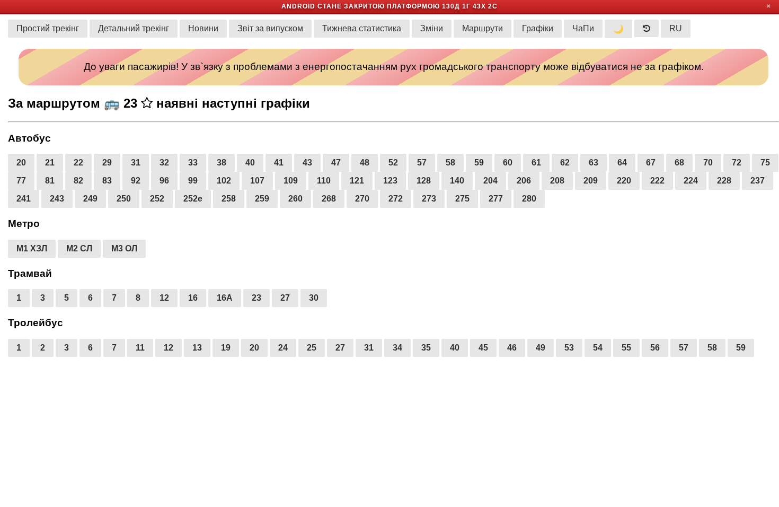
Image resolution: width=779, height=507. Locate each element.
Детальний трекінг (133, 28)
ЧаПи (583, 28)
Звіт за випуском (270, 28)
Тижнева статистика (361, 28)
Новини (203, 28)
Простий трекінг (47, 28)
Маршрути (482, 28)
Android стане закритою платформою (360, 6)
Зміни (431, 28)
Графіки (537, 28)
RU (675, 28)
